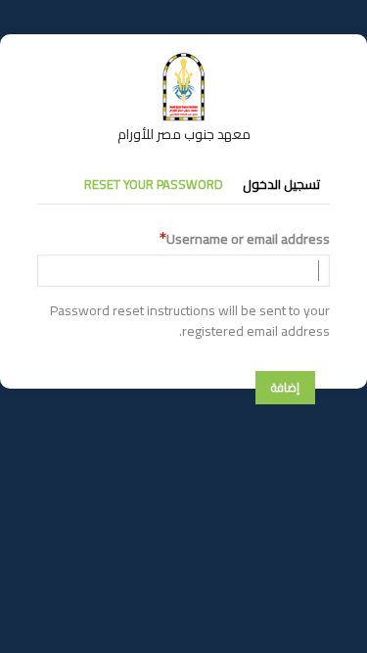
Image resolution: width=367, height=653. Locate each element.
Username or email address (248, 239)
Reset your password (153, 184)
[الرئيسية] (184, 61)
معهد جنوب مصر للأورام (184, 134)
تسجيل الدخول (281, 184)
